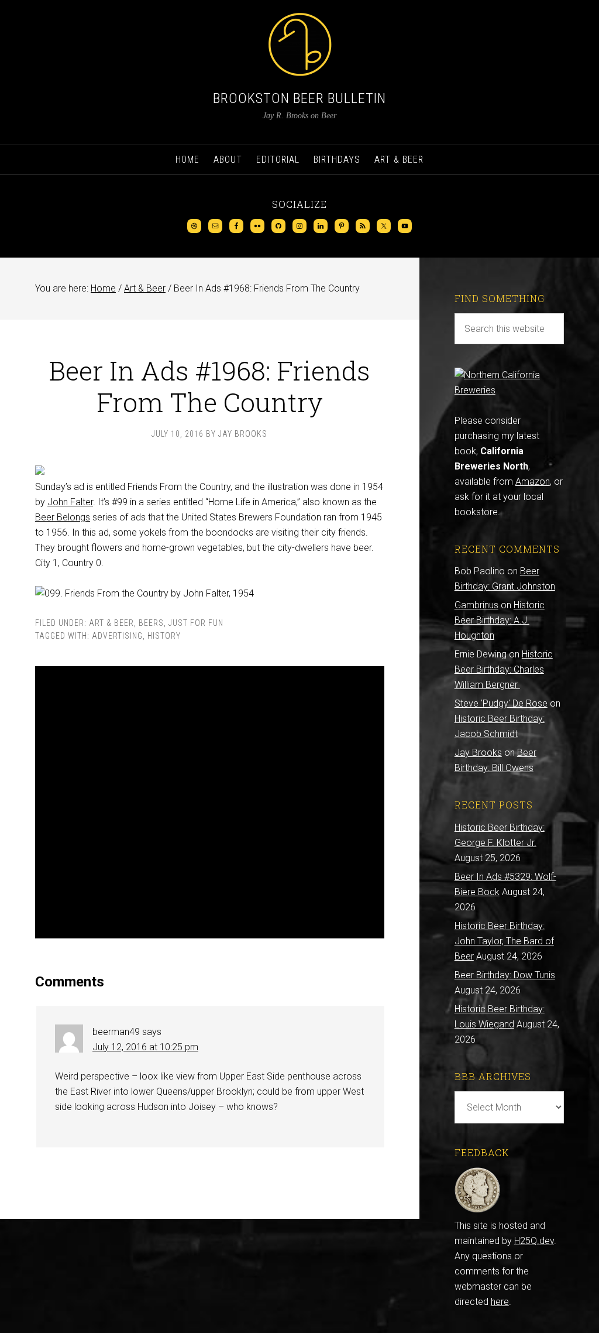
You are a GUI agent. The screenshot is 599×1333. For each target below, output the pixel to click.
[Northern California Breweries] (509, 390)
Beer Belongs (62, 517)
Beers (151, 623)
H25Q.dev (534, 1240)
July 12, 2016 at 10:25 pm (145, 1047)
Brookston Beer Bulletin (299, 98)
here (500, 1301)
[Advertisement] (209, 802)
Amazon (532, 481)
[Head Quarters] (478, 1210)
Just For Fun (195, 623)
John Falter (70, 502)
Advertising (117, 635)
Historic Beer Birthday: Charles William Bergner (504, 669)
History (164, 635)
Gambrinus (476, 605)
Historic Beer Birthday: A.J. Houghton (500, 620)
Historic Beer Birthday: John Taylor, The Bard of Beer (504, 941)
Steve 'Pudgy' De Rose (501, 703)
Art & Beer (111, 623)
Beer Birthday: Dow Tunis (505, 975)
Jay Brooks (478, 752)
